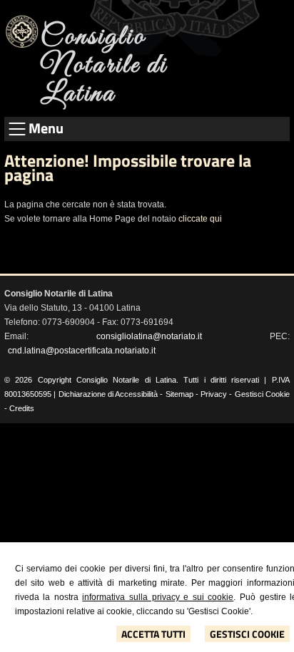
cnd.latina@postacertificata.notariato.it (82, 351)
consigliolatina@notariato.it (149, 336)
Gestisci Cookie (247, 633)
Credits (21, 408)
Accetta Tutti (153, 633)
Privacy (214, 394)
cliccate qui (200, 219)
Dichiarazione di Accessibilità (108, 394)
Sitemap (179, 394)
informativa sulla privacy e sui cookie (157, 597)
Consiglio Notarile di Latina (104, 65)
